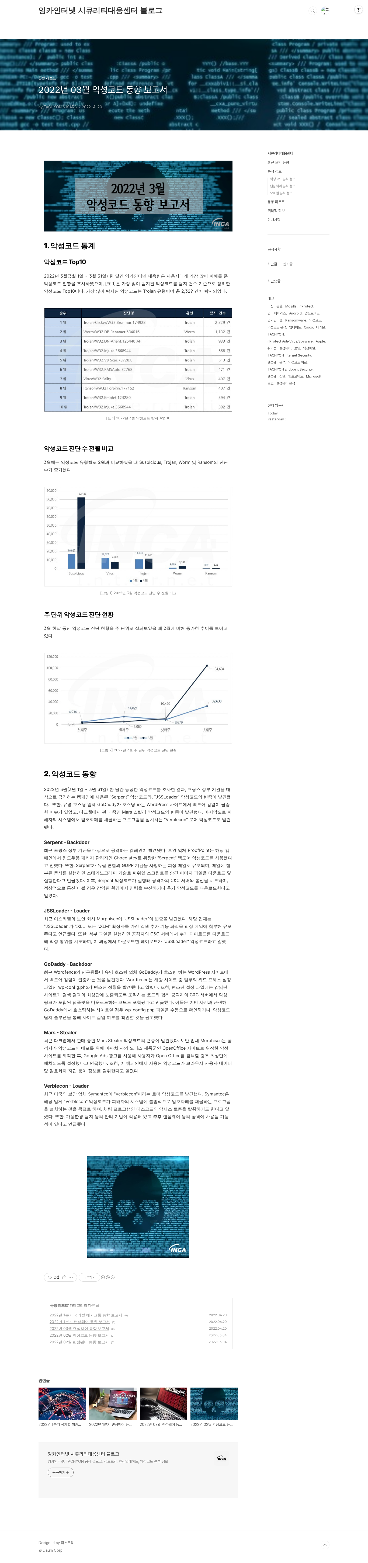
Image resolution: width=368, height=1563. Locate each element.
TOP (325, 1545)
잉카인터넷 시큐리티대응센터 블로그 (100, 10)
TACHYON (276, 334)
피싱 (270, 306)
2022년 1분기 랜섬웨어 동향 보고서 (80, 1321)
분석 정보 (275, 171)
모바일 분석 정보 (281, 193)
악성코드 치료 (297, 362)
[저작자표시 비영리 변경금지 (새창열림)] (107, 1277)
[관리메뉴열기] (359, 9)
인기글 (288, 264)
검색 (313, 11)
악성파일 (309, 348)
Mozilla (291, 306)
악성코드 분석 (277, 327)
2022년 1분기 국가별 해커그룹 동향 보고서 (86, 1315)
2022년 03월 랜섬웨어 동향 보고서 (79, 1328)
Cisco (308, 327)
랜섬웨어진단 (276, 376)
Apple (320, 341)
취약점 (272, 348)
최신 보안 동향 (278, 162)
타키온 (320, 327)
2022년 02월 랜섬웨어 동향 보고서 (79, 1342)
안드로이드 (312, 313)
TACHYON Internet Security (289, 355)
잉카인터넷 (275, 320)
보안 (297, 348)
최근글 (272, 264)
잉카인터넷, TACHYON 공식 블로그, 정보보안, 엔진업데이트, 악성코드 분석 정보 (108, 1461)
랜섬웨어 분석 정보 (282, 186)
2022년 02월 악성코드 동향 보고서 (79, 1335)
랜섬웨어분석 (276, 362)
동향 (279, 306)
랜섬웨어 (285, 348)
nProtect (306, 306)
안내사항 (274, 219)
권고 (270, 383)
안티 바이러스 (277, 313)
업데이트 (295, 327)
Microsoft (313, 376)
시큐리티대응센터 (280, 153)
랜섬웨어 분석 (285, 383)
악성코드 (315, 320)
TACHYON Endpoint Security (290, 369)
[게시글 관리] (71, 1277)
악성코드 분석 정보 (282, 179)
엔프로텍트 (295, 376)
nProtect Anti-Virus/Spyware (290, 341)
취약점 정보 (276, 211)
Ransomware (295, 320)
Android (295, 313)
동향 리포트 (59, 1305)
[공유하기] (64, 1277)
